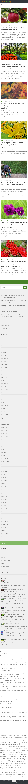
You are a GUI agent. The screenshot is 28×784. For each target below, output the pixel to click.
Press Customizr (20, 782)
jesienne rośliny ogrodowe (13, 746)
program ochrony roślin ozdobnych (12, 762)
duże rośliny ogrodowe (20, 735)
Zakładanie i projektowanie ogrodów (10, 774)
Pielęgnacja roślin (6, 560)
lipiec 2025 (4, 367)
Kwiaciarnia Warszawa (14, 750)
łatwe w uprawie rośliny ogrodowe (20, 776)
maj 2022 (4, 402)
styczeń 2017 (5, 530)
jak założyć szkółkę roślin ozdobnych (16, 742)
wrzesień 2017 (5, 505)
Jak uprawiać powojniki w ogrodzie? (7, 701)
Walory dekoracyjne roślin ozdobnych (6, 772)
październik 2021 (6, 424)
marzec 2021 (5, 446)
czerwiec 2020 (5, 474)
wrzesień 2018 (5, 496)
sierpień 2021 (5, 430)
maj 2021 (4, 439)
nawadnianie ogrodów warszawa (10, 756)
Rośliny (7, 220)
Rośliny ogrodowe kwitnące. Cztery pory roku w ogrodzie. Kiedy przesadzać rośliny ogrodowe (14, 185)
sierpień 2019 (5, 493)
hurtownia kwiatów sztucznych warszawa (11, 739)
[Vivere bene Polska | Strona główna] (8, 2)
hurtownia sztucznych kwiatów (11, 740)
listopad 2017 (5, 499)
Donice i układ (5, 551)
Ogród (2, 25)
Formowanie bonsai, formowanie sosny (8, 699)
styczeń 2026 (5, 358)
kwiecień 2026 (5, 355)
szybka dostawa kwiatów (9, 770)
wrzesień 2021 (5, 427)
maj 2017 (4, 518)
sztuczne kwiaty (2, 770)
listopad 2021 (5, 421)
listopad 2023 (5, 386)
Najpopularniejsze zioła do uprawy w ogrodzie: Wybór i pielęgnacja (14, 662)
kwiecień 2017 (5, 521)
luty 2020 (4, 486)
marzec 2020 (5, 483)
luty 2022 (4, 411)
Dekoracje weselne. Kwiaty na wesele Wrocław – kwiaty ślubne (13, 703)
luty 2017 (4, 527)
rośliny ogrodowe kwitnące (10, 765)
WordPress (11, 782)
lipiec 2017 (4, 512)
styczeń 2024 (5, 383)
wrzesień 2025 (5, 361)
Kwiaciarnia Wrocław (24, 750)
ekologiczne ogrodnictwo (7, 737)
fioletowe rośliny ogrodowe (19, 737)
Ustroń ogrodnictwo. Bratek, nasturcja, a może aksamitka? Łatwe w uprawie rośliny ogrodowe (14, 225)
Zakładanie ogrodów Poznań (20, 774)
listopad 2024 (5, 374)
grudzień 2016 (5, 533)
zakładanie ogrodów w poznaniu (7, 776)
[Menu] (26, 1)
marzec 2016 (5, 537)
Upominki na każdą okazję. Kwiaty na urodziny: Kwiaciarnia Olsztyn (14, 710)
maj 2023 (4, 392)
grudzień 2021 (5, 418)
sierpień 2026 (5, 346)
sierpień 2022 (5, 399)
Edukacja (4, 554)
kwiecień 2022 (5, 405)
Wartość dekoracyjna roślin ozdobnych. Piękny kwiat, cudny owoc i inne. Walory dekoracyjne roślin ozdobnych (14, 264)
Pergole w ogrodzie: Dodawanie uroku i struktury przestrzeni (13, 668)
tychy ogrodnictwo (17, 770)
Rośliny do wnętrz (6, 569)
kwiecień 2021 (5, 443)
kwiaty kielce (12, 752)
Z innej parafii (5, 572)
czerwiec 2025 (5, 371)
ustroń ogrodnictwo (25, 770)
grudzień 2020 (5, 455)
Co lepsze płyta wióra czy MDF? (6, 670)
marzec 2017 (5, 524)
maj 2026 (4, 352)
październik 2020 (6, 461)
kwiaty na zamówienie (10, 754)
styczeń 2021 (5, 452)
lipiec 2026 (4, 349)
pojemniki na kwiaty (12, 762)
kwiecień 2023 (5, 396)
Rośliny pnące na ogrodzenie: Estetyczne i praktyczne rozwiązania (14, 655)
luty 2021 (4, 449)
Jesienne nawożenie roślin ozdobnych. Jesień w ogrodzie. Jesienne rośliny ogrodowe (13, 106)
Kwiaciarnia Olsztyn (5, 750)
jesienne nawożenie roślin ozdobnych (10, 745)
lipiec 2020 (4, 471)
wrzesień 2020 (5, 465)
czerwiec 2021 (5, 436)
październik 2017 (6, 502)
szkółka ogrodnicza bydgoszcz (10, 768)
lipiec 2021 (4, 433)
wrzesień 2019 (5, 490)
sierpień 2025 (5, 364)
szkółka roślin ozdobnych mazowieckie (16, 769)
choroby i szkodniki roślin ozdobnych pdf (6, 735)
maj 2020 (4, 477)
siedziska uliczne (3, 653)
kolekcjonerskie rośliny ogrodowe (13, 748)
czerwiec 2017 (5, 515)
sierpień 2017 (5, 508)
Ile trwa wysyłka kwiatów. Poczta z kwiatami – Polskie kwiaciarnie (13, 728)
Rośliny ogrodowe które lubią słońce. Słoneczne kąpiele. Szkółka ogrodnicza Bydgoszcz (13, 145)
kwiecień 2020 (5, 480)
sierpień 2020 (5, 468)
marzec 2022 (5, 408)
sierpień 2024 (5, 377)
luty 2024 (4, 380)
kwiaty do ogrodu (5, 752)
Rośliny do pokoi (5, 566)
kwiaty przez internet (19, 754)
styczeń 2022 (5, 414)
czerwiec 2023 (5, 389)
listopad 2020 (5, 458)
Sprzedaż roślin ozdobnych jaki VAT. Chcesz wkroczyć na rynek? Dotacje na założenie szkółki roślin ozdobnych (13, 67)
